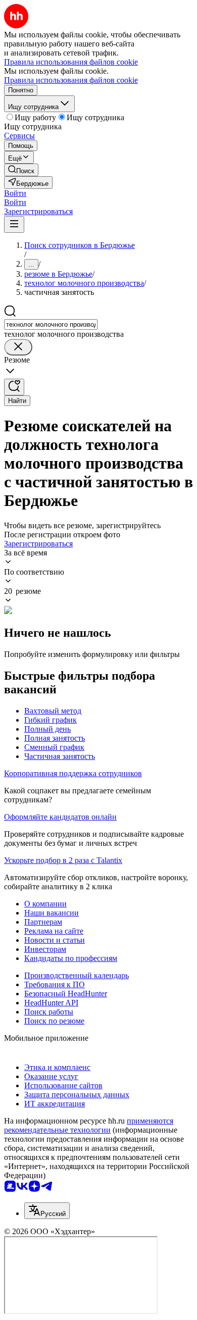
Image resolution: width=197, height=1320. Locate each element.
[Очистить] (18, 347)
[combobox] (50, 324)
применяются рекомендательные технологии (88, 1125)
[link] (21, 170)
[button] (15, 193)
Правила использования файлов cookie (71, 80)
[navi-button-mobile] (14, 224)
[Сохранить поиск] (14, 387)
